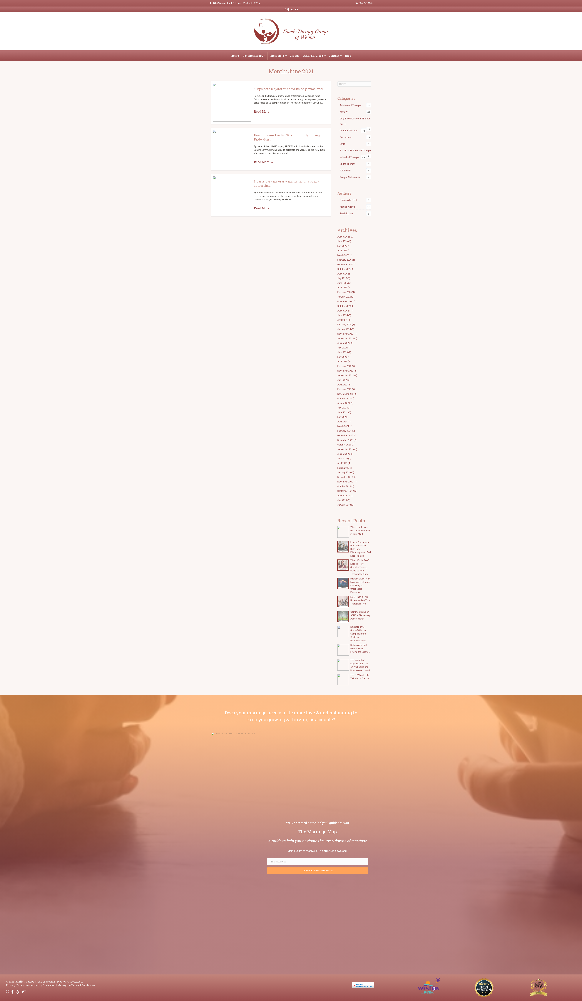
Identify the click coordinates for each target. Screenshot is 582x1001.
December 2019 (345, 477)
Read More (263, 111)
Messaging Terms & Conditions (76, 985)
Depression (346, 137)
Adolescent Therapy (350, 105)
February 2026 (344, 259)
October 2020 (344, 444)
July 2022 (342, 380)
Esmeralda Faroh (348, 200)
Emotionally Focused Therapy (355, 150)
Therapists (276, 55)
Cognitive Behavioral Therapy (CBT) (355, 121)
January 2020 (344, 472)
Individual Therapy (349, 157)
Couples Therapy (349, 130)
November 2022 (345, 370)
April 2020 (342, 463)
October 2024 (344, 306)
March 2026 (343, 255)
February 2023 (344, 366)
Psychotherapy (253, 55)
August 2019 (343, 495)
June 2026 (342, 241)
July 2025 (342, 278)
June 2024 (342, 315)
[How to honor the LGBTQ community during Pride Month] (232, 149)
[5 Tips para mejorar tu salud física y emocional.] (232, 103)
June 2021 (342, 412)
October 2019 (344, 486)
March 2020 (343, 468)
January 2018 (344, 505)
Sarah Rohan (346, 213)
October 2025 (344, 269)
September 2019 (345, 491)
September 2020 (345, 449)
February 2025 (344, 292)
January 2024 (344, 329)
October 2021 (344, 398)
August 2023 (343, 343)
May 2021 (342, 417)
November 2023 (345, 333)
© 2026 (10, 981)
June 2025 (342, 283)
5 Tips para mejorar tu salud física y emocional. (289, 89)
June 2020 (342, 458)
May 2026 (342, 246)
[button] (265, 56)
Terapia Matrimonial (350, 177)
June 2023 (342, 352)
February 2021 (344, 431)
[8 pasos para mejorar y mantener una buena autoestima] (232, 195)
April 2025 (342, 287)
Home (235, 55)
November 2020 (345, 440)
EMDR (343, 143)
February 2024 (344, 324)
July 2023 (342, 347)
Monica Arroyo (347, 206)
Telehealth (345, 170)
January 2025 (344, 296)
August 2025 (343, 273)
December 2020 (345, 435)
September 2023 (345, 338)
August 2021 (343, 403)
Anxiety (344, 111)
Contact (334, 55)
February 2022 (344, 389)
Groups (294, 55)
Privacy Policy (15, 985)
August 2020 (343, 454)
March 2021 (343, 426)
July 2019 (342, 500)
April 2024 (342, 320)
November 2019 (345, 481)
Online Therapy (347, 163)
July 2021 (342, 407)
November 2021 (345, 394)
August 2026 (343, 236)
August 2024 (343, 310)
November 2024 (345, 301)
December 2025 (345, 264)
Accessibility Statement (41, 985)
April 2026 (342, 250)
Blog (348, 55)
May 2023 (342, 357)
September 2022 (345, 375)
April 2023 (342, 361)
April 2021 (342, 421)
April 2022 (342, 384)
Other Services (313, 55)
